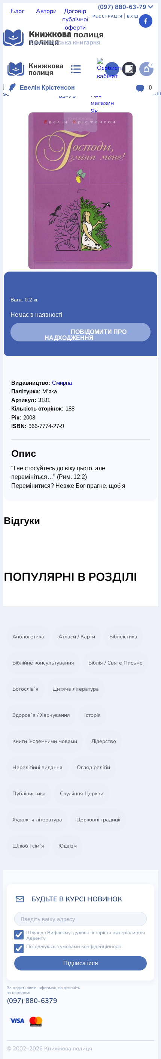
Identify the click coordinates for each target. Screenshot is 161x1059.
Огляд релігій (93, 767)
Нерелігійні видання (37, 767)
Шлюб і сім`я (28, 845)
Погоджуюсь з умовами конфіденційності (73, 947)
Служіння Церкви (81, 793)
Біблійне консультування (43, 662)
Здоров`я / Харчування (41, 715)
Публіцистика (29, 793)
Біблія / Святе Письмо (115, 662)
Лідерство (103, 741)
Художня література (37, 819)
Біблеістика (123, 636)
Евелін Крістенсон (47, 87)
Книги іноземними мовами (44, 741)
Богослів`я (25, 689)
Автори (46, 11)
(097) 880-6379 (32, 1000)
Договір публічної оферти (75, 19)
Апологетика (28, 636)
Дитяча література (76, 689)
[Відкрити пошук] (129, 69)
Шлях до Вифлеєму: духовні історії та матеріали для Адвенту (85, 935)
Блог (17, 11)
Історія (92, 715)
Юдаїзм (67, 845)
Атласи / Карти (76, 636)
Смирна (62, 383)
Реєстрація (107, 16)
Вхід (133, 16)
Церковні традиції (98, 819)
